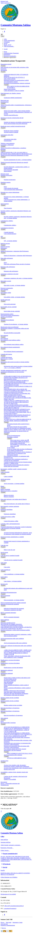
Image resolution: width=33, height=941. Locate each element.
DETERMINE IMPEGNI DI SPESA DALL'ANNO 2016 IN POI (19, 442)
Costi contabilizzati (5, 569)
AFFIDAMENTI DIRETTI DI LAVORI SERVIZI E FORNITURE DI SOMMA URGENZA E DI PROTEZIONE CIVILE (17, 378)
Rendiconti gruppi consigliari (11, 130)
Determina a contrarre (12, 437)
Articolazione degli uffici (7, 135)
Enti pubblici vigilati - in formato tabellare (14, 297)
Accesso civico (4, 760)
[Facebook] (4, 31)
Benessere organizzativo (10, 56)
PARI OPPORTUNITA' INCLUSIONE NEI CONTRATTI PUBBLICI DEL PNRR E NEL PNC (17, 390)
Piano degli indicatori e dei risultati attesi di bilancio (14, 499)
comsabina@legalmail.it (10, 908)
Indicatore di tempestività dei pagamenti (14, 608)
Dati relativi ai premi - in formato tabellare (14, 285)
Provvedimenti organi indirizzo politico (10, 340)
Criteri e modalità (5, 472)
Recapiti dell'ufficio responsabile (12, 332)
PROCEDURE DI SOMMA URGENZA (11, 624)
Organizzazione (5, 102)
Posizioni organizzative (6, 175)
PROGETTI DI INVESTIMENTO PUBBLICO (16, 380)
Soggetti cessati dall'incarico (11, 115)
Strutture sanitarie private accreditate (10, 697)
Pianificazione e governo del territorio (10, 660)
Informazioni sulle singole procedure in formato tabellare (15, 362)
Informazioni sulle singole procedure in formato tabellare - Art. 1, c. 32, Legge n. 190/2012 (18, 367)
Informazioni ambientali (7, 670)
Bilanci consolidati (5, 489)
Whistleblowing (5, 785)
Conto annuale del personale (11, 188)
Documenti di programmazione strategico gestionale (17, 83)
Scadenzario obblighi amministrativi (13, 97)
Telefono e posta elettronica (7, 143)
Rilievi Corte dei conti (9, 549)
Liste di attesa (4, 577)
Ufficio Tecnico (5, 850)
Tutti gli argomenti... (9, 46)
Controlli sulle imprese (6, 354)
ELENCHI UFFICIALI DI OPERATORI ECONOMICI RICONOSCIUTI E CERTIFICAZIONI (18, 382)
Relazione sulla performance (8, 266)
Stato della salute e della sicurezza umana (14, 692)
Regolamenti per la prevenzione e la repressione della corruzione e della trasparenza (17, 743)
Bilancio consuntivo (9, 496)
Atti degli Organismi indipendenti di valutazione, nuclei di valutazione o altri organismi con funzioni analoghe (18, 533)
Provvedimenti (4, 335)
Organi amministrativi (10, 853)
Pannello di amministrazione (8, 925)
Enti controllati (4, 289)
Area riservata (4, 924)
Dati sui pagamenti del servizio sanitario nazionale (13, 602)
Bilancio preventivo (9, 495)
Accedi (5, 49)
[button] (5, 39)
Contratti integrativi (9, 232)
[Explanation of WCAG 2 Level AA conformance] (9, 931)
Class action (4, 562)
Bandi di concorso (5, 243)
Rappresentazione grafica (7, 314)
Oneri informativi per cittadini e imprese (11, 93)
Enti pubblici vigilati (6, 292)
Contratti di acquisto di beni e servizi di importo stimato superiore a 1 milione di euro (18, 462)
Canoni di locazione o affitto (8, 516)
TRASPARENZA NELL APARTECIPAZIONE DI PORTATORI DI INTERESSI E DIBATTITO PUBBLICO (17, 416)
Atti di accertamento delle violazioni (13, 755)
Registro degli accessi (9, 769)
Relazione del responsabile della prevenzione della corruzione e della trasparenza (16, 746)
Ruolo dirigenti (7, 171)
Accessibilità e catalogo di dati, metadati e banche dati (14, 772)
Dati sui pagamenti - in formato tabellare (14, 600)
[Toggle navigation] (2, 34)
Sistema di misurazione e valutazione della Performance (15, 251)
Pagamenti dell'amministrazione (9, 592)
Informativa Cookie (17, 922)
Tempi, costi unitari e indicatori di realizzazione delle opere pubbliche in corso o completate (17, 656)
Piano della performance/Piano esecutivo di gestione (17, 264)
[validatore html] (4, 931)
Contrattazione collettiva (7, 220)
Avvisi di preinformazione (13, 435)
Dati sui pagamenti (5, 595)
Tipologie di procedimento (7, 320)
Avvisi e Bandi (11, 447)
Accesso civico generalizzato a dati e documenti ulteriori (18, 768)
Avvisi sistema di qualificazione (15, 450)
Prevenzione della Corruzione (8, 722)
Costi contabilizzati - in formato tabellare (14, 574)
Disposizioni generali (6, 64)
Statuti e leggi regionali (9, 89)
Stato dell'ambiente (8, 682)
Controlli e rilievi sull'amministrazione (10, 523)
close (2, 36)
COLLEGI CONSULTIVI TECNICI (13, 392)
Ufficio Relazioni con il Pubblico (9, 877)
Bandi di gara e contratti (7, 358)
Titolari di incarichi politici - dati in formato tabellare (17, 110)
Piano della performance (7, 258)
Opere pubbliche (5, 619)
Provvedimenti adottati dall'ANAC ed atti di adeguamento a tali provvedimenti (15, 749)
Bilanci (2, 486)
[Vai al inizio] (1, 811)
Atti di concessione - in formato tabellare (14, 483)
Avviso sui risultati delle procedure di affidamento (19, 449)
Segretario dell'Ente (5, 842)
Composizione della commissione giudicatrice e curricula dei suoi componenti (16, 459)
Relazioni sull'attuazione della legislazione (14, 690)
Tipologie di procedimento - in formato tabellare (16, 324)
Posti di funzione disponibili (11, 169)
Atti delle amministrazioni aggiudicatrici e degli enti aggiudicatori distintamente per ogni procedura (14, 371)
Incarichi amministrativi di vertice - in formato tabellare (17, 159)
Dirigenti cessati (5, 174)
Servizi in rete (4, 584)
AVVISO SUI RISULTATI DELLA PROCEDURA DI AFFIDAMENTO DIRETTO (18, 407)
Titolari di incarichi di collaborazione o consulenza (13, 148)
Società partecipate (5, 299)
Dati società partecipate (10, 304)
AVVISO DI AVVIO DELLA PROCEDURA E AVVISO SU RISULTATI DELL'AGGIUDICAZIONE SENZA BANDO (16, 403)
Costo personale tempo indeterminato (13, 189)
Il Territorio (6, 864)
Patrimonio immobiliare (6, 509)
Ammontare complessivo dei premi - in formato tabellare (18, 278)
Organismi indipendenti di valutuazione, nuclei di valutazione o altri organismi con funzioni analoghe (16, 527)
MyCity (4, 928)
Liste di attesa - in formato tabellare (13, 581)
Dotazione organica (5, 182)
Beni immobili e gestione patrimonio (10, 506)
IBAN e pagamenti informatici (8, 612)
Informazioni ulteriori (12, 454)
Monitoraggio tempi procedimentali (9, 327)
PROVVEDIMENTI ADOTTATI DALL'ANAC (19, 753)
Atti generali (4, 70)
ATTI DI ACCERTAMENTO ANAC (16, 758)
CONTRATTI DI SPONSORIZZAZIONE (12, 625)
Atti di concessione (5, 479)
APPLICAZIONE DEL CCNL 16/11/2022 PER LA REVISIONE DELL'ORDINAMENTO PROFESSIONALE (16, 153)
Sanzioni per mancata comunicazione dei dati (12, 117)
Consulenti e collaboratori (7, 144)
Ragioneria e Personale (7, 847)
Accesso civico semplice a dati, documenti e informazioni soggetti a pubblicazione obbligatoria (16, 765)
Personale (3, 149)
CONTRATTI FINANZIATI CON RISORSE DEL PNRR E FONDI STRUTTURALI (17, 394)
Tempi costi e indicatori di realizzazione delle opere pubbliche (16, 645)
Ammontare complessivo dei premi (9, 274)
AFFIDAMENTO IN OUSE (11, 385)
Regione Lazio (4, 1)
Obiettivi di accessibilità (10, 779)
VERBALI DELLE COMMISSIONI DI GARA (16, 400)
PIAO (5, 186)
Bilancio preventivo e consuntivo (9, 491)
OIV (2, 236)
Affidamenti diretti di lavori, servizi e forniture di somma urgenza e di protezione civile (19, 452)
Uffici (2, 836)
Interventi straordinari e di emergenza (10, 708)
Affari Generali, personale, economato (11, 845)
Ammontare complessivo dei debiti (12, 610)
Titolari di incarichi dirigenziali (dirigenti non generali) (14, 162)
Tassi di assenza (5, 203)
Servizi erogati (4, 552)
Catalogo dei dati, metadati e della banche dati (15, 776)
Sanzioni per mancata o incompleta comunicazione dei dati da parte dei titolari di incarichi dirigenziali (17, 123)
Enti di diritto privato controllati (8, 307)
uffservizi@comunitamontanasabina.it (14, 905)
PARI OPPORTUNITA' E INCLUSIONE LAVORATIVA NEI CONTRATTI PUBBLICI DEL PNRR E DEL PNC (17, 398)
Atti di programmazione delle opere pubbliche (12, 638)
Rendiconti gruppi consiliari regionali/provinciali (13, 126)
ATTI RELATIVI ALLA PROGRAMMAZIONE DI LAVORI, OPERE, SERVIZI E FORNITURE (17, 420)
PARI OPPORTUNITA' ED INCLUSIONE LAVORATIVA (16, 627)
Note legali (8, 922)
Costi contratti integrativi (10, 233)
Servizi (5, 867)
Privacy (2, 922)
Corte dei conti (4, 545)
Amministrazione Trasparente (11, 53)
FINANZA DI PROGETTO (8, 623)
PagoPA (3, 870)
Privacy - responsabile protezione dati (10, 783)
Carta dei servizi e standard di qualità (10, 555)
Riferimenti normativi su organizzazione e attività (16, 80)
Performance (7, 54)
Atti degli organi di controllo (11, 132)
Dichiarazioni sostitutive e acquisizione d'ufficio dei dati (15, 328)
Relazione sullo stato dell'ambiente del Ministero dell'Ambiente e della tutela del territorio (16, 694)
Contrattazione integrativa (7, 228)
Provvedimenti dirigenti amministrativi (10, 347)
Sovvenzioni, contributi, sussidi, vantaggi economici (14, 469)
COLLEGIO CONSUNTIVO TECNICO (11, 628)
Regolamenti (7, 778)
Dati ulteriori (4, 782)
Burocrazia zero (5, 100)
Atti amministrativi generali (11, 81)
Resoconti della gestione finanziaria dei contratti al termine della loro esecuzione (16, 465)
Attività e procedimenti (6, 316)
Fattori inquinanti (8, 683)
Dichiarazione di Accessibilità (8, 894)
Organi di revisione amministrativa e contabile (12, 537)
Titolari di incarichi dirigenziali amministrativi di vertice (15, 155)
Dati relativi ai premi (6, 281)
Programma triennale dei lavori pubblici (17, 426)
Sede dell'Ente (4, 839)
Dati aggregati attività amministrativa (10, 315)
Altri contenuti (4, 718)
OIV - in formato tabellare (10, 240)
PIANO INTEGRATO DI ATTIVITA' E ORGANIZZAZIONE (14, 78)
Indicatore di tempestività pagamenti (10, 604)
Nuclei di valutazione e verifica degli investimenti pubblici (15, 630)
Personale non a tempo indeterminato (10, 192)
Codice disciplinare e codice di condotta (14, 90)
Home (5, 51)
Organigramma (7, 140)
